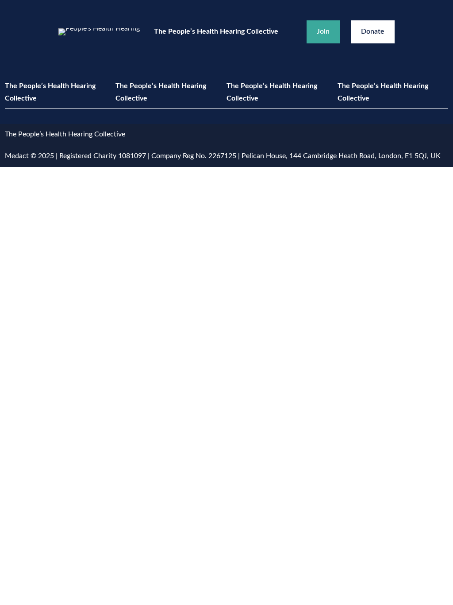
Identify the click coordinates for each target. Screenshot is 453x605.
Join (323, 31)
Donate (372, 31)
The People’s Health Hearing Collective (216, 31)
